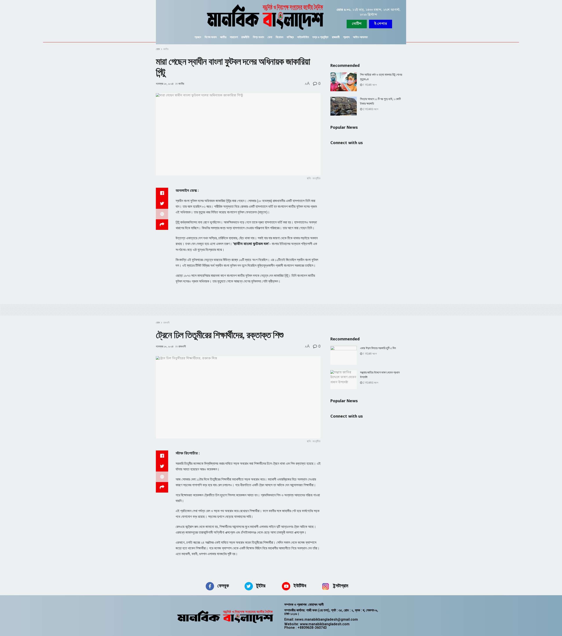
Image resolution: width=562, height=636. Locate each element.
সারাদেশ (234, 37)
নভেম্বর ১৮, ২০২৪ (164, 83)
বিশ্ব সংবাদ (258, 37)
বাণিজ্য (290, 37)
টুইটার (260, 585)
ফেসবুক (223, 585)
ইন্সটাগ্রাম (340, 585)
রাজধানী (336, 37)
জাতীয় (223, 37)
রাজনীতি (245, 37)
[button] (380, 24)
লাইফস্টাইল (303, 37)
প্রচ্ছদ (198, 37)
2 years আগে (370, 109)
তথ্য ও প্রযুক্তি (320, 37)
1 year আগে (369, 84)
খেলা (270, 37)
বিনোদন (279, 37)
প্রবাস (346, 37)
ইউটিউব (300, 585)
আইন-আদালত (360, 37)
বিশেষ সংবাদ (211, 37)
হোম (158, 49)
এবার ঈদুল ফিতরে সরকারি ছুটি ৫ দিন (378, 348)
